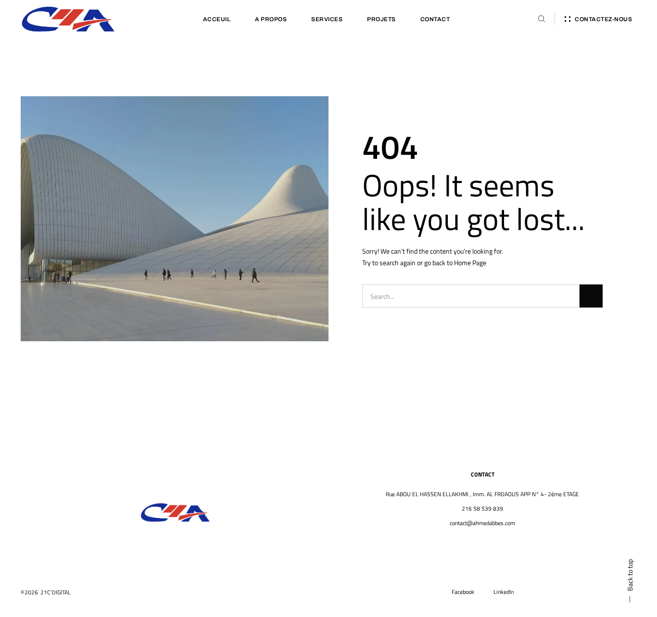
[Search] (591, 296)
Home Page (470, 262)
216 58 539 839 (482, 508)
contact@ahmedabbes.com (482, 522)
